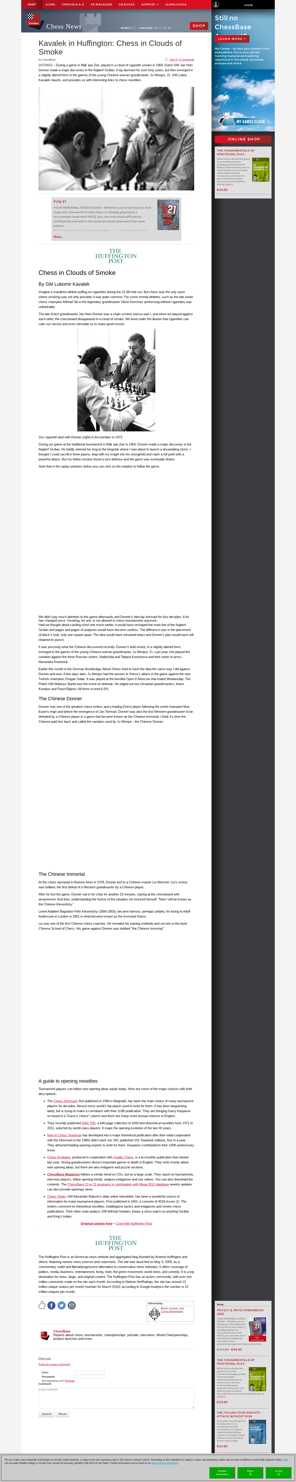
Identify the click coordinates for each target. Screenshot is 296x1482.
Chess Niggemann (172, 1311)
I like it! (173, 59)
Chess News (64, 26)
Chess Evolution (58, 1157)
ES (165, 28)
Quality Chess (123, 1157)
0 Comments (186, 59)
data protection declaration (164, 1462)
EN (161, 28)
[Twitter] (62, 1305)
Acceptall (278, 1472)
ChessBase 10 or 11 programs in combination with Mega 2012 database (118, 1184)
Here (285, 1459)
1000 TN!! (89, 1123)
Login (248, 5)
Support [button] (148, 4)
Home (50, 4)
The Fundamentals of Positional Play (236, 152)
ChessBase (61, 1331)
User (45, 1372)
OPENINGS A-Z (73, 4)
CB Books (127, 4)
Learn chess (176, 4)
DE (156, 28)
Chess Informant (65, 1101)
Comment (45, 1383)
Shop (32, 4)
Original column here (96, 1223)
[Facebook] (51, 1305)
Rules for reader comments (54, 1364)
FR (169, 28)
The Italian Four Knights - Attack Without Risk (239, 1414)
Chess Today (56, 1196)
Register (70, 1380)
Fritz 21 (60, 202)
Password (48, 1376)
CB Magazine (101, 4)
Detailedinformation (222, 1472)
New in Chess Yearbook (64, 1135)
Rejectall (250, 1472)
